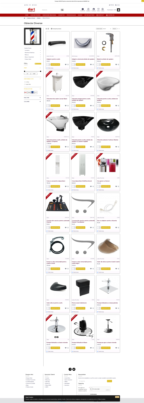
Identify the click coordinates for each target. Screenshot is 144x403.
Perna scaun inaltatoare (79, 303)
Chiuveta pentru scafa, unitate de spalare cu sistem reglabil (82, 140)
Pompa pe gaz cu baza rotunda (106, 342)
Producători (28, 89)
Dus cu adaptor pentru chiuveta (107, 220)
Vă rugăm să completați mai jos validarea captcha (82, 389)
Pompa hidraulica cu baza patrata (107, 303)
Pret (25, 68)
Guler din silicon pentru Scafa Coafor (108, 261)
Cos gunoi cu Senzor (103, 181)
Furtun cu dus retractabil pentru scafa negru (82, 262)
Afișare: (114, 28)
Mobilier (38, 18)
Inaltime (26, 97)
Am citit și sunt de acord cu (88, 394)
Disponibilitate (29, 79)
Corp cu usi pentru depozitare (56, 181)
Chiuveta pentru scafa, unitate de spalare (107, 99)
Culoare (26, 101)
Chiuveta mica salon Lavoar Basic (57, 98)
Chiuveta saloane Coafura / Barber (107, 140)
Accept (117, 397)
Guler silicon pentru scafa (54, 303)
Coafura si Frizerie (31, 18)
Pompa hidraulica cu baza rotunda (57, 342)
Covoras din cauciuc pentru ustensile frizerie (58, 221)
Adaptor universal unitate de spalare (83, 59)
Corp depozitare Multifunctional (82, 181)
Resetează (38, 63)
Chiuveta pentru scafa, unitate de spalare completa (57, 140)
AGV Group (74, 56)
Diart (98, 56)
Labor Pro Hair (50, 56)
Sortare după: (99, 28)
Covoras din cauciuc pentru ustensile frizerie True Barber (83, 221)
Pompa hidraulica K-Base (79, 342)
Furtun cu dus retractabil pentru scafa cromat (56, 262)
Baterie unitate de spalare (105, 59)
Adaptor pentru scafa (53, 59)
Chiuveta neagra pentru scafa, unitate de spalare (81, 99)
